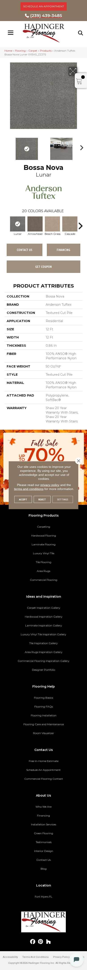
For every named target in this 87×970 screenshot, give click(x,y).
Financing (43, 815)
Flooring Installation (43, 715)
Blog (44, 868)
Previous (6, 146)
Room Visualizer (43, 733)
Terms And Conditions (35, 957)
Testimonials (44, 842)
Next (80, 146)
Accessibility (10, 957)
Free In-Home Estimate (43, 761)
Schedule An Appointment (43, 770)
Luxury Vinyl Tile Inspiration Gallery (43, 634)
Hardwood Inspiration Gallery (43, 616)
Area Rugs (43, 571)
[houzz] (48, 942)
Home (8, 50)
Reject (42, 499)
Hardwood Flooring (43, 535)
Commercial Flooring (43, 579)
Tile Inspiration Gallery (43, 643)
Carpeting (43, 526)
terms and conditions (29, 488)
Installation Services (43, 824)
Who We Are (43, 806)
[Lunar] (17, 224)
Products (46, 50)
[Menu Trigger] (10, 33)
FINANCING (63, 250)
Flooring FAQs (43, 706)
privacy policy (49, 484)
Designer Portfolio (43, 669)
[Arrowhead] (35, 224)
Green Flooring (43, 833)
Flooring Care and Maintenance (43, 724)
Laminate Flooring (44, 544)
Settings (62, 499)
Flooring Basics (43, 697)
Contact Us (24, 250)
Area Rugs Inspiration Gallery (43, 652)
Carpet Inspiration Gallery (43, 607)
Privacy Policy (61, 957)
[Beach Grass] (52, 224)
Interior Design (43, 851)
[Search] (81, 33)
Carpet (32, 50)
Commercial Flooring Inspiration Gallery (43, 661)
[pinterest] (40, 942)
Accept (23, 499)
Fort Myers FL (43, 896)
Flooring (20, 50)
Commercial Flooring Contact (43, 778)
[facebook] (33, 942)
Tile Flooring (43, 562)
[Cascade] (70, 224)
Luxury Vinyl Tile (43, 553)
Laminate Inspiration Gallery (43, 625)
